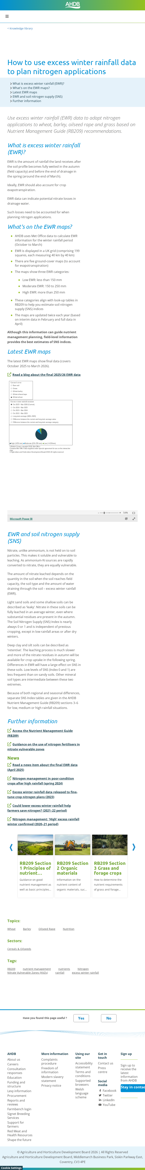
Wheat (11, 929)
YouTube (109, 1105)
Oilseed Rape (47, 929)
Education (14, 1078)
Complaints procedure (49, 1061)
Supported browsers (83, 1083)
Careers (13, 1064)
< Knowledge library (20, 28)
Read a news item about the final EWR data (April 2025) (42, 767)
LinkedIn (109, 1100)
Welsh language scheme (81, 1093)
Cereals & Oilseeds (19, 949)
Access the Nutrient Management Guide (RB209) (40, 733)
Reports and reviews (16, 1102)
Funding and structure (16, 1084)
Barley (27, 929)
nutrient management (37, 969)
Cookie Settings (11, 1168)
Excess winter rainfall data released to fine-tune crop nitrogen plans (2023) (42, 794)
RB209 (11, 969)
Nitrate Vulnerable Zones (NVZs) (27, 972)
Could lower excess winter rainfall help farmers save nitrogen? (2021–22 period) (39, 808)
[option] (35, 866)
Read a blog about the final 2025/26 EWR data (46, 375)
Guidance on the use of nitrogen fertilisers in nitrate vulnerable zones (43, 746)
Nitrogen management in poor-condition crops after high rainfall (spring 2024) (40, 780)
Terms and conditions (83, 1074)
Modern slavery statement (52, 1079)
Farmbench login (19, 1109)
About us (13, 1059)
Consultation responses (16, 1071)
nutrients (64, 969)
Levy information (19, 1091)
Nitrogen (83, 969)
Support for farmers (15, 1124)
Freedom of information (49, 1070)
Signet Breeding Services (18, 1116)
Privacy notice (51, 1085)
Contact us (105, 1063)
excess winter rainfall (85, 972)
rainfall (59, 972)
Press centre (102, 1070)
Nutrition (68, 929)
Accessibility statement (84, 1065)
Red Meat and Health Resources (19, 1133)
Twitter (108, 1095)
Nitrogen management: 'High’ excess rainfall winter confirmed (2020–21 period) (43, 821)
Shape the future (19, 1140)
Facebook (109, 1091)
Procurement (16, 1096)
